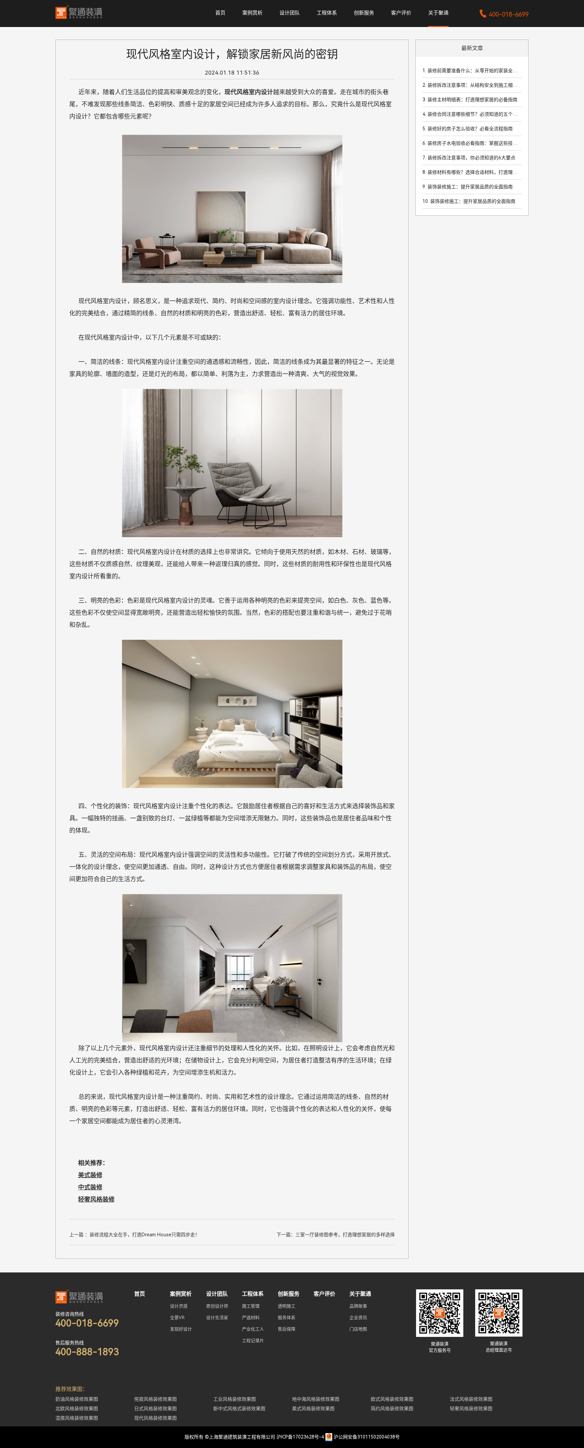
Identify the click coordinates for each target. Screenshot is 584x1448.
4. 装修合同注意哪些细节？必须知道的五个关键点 (471, 114)
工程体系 (327, 13)
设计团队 (289, 13)
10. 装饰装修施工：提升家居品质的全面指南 (468, 201)
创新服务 (364, 13)
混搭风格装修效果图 (76, 1418)
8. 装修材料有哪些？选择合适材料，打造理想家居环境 (471, 172)
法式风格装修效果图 (471, 1399)
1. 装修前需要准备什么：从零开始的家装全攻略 (471, 70)
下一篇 (335, 1234)
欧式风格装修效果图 (392, 1399)
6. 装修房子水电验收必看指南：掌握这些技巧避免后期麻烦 (471, 143)
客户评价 (401, 13)
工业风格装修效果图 (234, 1399)
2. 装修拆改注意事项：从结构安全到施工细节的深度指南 (471, 85)
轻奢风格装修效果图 (471, 1408)
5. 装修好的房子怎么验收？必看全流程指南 (467, 128)
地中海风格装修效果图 (315, 1399)
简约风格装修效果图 (392, 1408)
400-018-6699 (504, 14)
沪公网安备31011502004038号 (367, 1437)
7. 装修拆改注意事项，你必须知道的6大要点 (468, 157)
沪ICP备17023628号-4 (300, 1437)
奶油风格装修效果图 (76, 1399)
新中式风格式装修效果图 (239, 1408)
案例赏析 (252, 13)
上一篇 (134, 1234)
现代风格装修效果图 (155, 1418)
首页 (220, 13)
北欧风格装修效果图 (76, 1408)
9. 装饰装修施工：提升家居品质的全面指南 (467, 186)
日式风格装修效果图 (155, 1408)
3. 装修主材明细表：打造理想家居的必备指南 (469, 99)
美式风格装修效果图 (313, 1408)
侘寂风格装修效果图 (155, 1399)
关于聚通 (438, 13)
